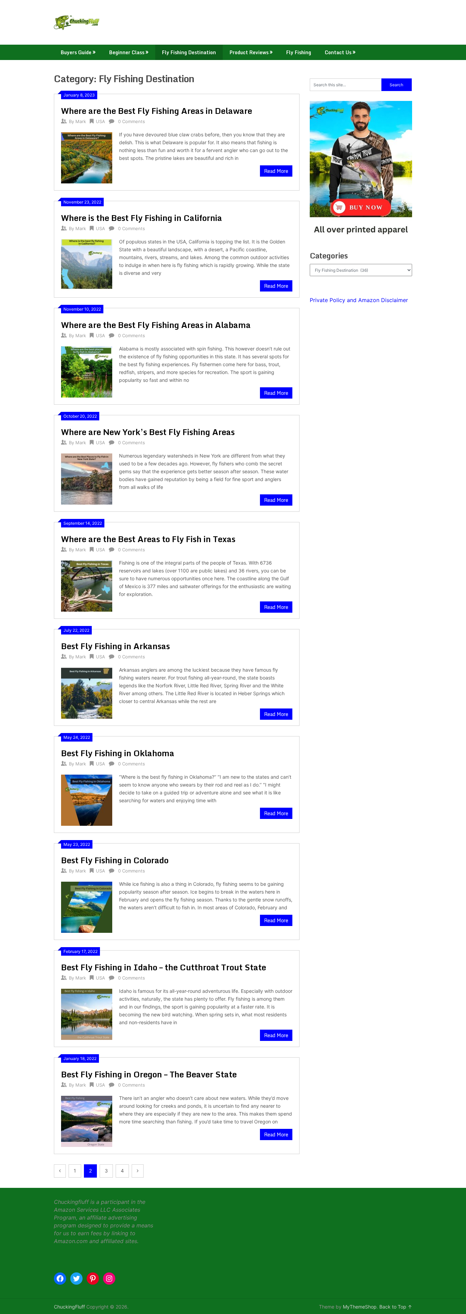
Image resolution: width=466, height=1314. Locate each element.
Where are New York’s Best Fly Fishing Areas (148, 431)
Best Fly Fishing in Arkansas (115, 646)
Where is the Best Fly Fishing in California (141, 217)
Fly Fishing (298, 52)
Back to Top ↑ (395, 1307)
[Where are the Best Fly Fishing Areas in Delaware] (86, 157)
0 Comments (131, 121)
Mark (80, 121)
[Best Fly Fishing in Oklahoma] (86, 799)
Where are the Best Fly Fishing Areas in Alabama (156, 324)
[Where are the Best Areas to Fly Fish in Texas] (86, 585)
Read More (276, 171)
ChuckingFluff (69, 1307)
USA (100, 121)
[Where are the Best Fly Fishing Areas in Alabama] (86, 371)
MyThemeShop (360, 1307)
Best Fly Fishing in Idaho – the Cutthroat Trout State (163, 967)
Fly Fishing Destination (189, 52)
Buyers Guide (76, 52)
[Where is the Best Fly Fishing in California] (86, 264)
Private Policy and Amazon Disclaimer (359, 300)
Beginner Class (126, 52)
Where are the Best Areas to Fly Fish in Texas (148, 539)
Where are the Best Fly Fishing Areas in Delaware (156, 110)
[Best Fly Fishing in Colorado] (86, 906)
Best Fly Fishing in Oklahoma (117, 753)
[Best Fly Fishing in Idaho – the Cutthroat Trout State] (86, 1013)
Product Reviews (249, 52)
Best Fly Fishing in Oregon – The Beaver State (149, 1074)
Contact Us (338, 52)
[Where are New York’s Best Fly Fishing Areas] (86, 478)
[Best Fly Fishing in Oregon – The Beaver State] (86, 1120)
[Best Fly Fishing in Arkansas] (86, 692)
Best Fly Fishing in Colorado (115, 860)
